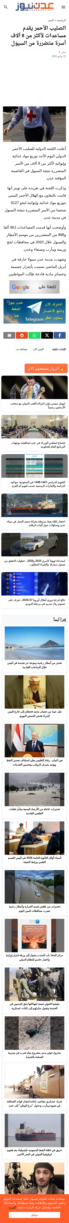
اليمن (51, 20)
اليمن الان (38, 349)
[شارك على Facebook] (60, 335)
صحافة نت (21, 349)
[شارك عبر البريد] (9, 335)
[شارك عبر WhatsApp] (34, 335)
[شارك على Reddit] (22, 335)
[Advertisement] (34, 82)
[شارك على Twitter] (47, 335)
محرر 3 (62, 52)
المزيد (12, 1207)
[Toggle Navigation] (64, 7)
